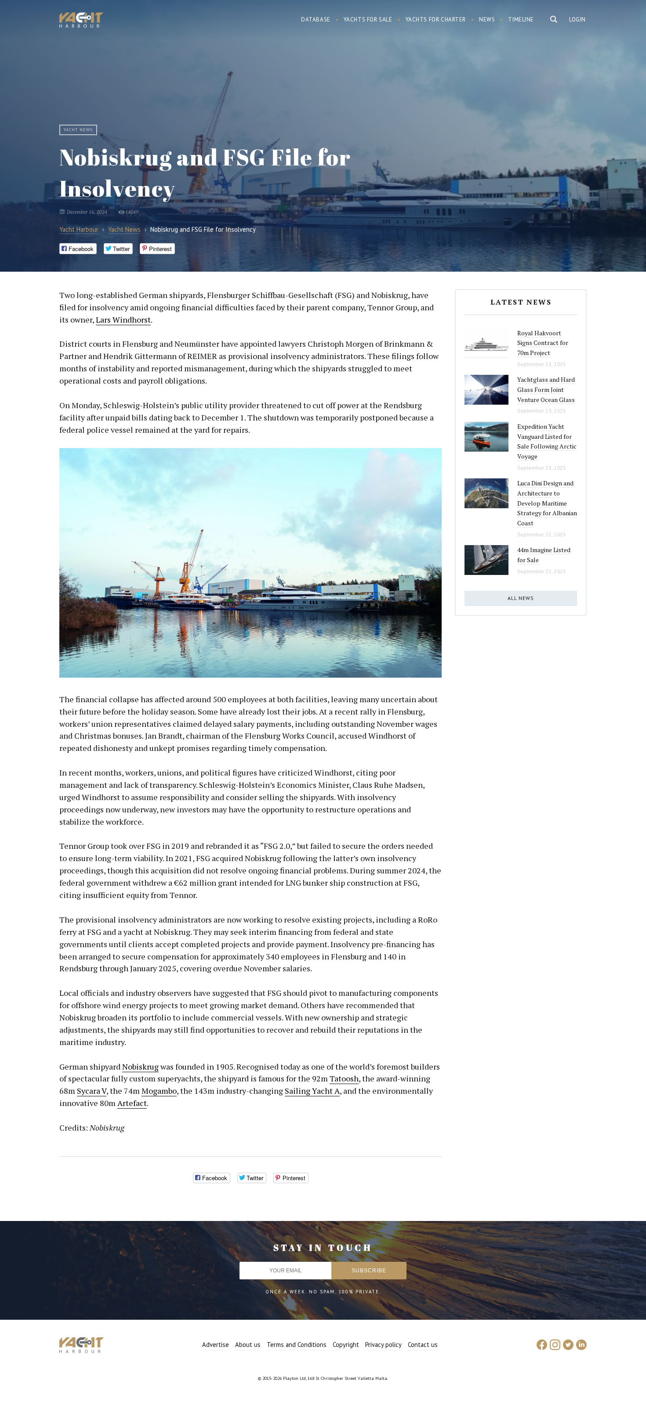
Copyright (346, 1344)
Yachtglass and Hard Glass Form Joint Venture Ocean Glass (546, 389)
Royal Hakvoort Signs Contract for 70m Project (542, 343)
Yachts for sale (368, 19)
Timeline (521, 19)
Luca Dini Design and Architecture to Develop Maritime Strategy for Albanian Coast (547, 503)
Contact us (423, 1344)
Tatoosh (344, 1078)
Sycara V (91, 1090)
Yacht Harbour (81, 21)
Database (315, 19)
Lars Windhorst (123, 319)
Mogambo (159, 1090)
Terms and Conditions (297, 1344)
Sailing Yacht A (312, 1090)
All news (521, 598)
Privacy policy (383, 1344)
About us (248, 1344)
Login (577, 19)
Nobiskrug (140, 1066)
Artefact (132, 1103)
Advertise (215, 1344)
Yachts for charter (436, 19)
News (487, 19)
